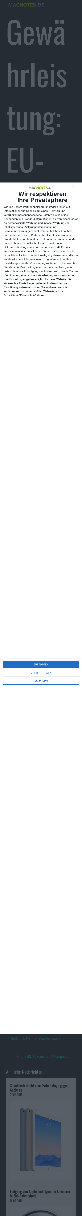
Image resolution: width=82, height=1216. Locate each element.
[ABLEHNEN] (75, 189)
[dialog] (41, 608)
